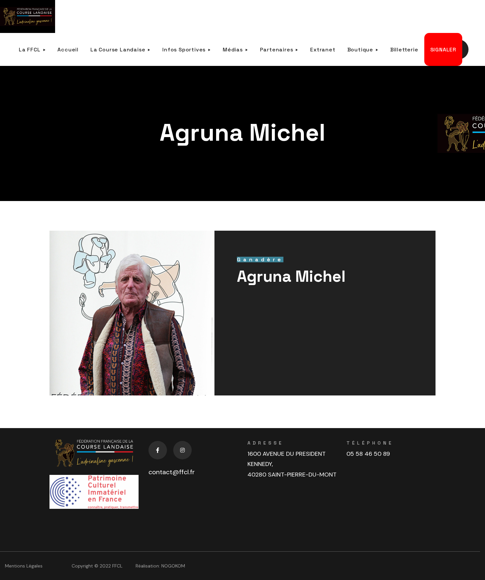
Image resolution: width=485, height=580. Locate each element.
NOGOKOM (173, 566)
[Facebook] (157, 450)
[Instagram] (182, 450)
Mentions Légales (24, 566)
